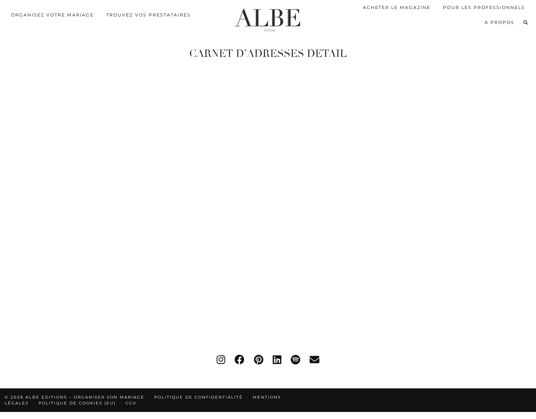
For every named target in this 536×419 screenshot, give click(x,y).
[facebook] (239, 360)
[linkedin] (277, 360)
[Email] (314, 360)
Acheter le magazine (396, 7)
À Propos (499, 22)
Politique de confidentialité (198, 397)
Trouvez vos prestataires (148, 15)
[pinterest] (258, 360)
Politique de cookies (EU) (77, 403)
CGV (131, 403)
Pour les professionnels (484, 7)
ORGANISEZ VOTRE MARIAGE (52, 15)
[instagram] (221, 360)
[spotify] (295, 360)
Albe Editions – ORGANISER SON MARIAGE (86, 397)
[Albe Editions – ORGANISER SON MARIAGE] (268, 18)
